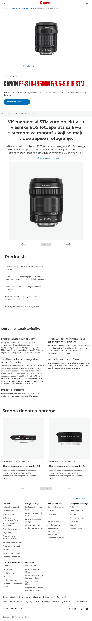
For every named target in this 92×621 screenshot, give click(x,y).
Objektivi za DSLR (11, 76)
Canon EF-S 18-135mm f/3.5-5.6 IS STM (16, 114)
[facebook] (70, 609)
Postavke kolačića (80, 601)
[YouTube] (87, 609)
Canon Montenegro (11, 608)
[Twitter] (81, 609)
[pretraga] (4, 3)
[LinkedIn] (75, 609)
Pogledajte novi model (16, 102)
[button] (23, 244)
